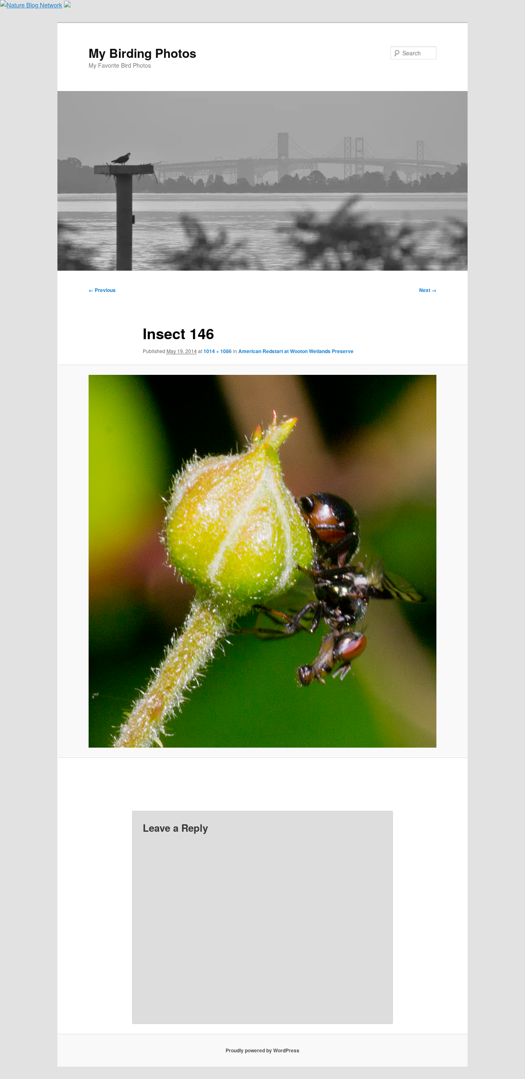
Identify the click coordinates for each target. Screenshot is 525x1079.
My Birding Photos (142, 53)
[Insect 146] (262, 561)
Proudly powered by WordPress (262, 1050)
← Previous (102, 290)
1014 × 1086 (217, 351)
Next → (427, 290)
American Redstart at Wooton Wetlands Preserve (296, 351)
